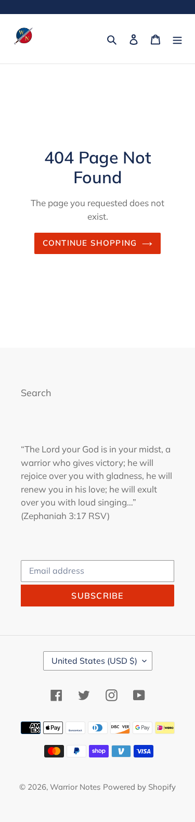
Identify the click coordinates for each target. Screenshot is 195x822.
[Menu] (177, 39)
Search (36, 393)
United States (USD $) (94, 660)
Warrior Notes (75, 787)
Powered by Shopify (139, 787)
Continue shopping (90, 243)
